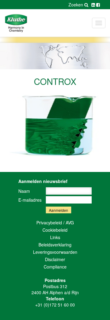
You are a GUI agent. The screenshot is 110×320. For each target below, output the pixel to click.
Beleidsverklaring (55, 245)
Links (55, 237)
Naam (24, 191)
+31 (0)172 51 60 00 (55, 305)
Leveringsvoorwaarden (55, 252)
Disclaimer (55, 259)
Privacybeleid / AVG (55, 222)
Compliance (55, 267)
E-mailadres (30, 200)
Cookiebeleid (55, 230)
